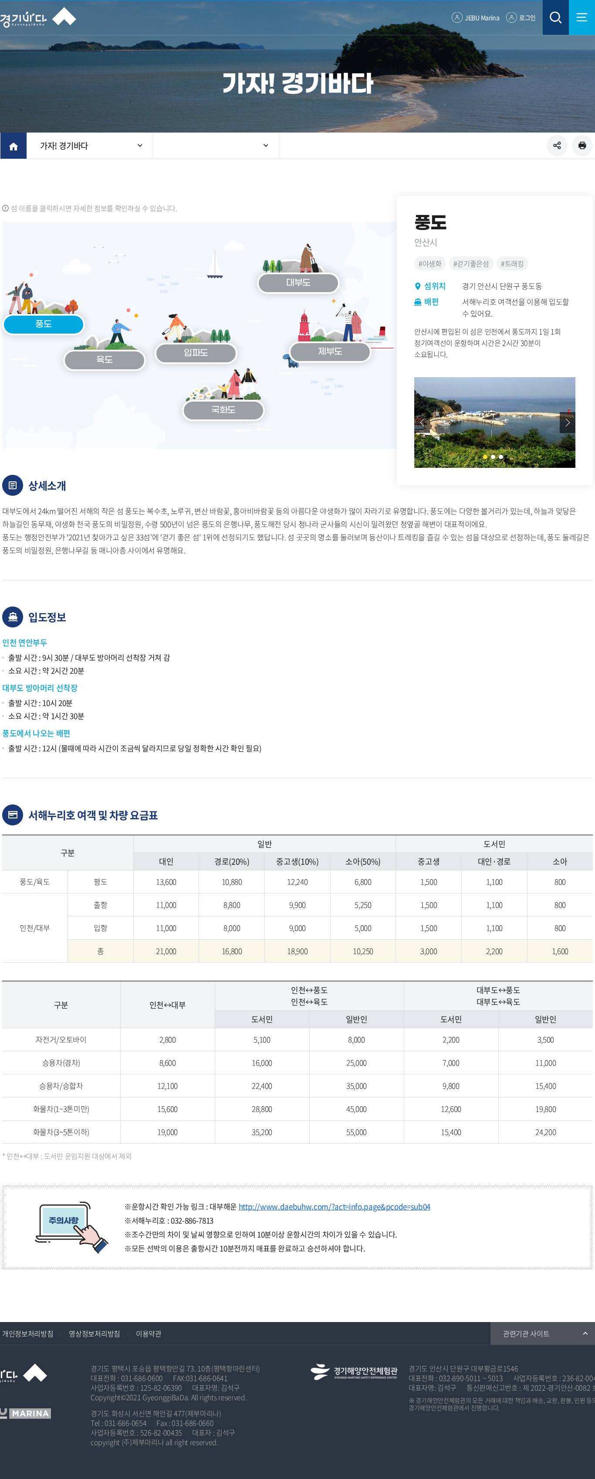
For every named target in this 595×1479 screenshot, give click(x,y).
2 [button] (493, 457)
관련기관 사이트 (526, 1333)
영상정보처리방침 (94, 1333)
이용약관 (149, 1333)
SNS (557, 145)
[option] (494, 422)
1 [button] (485, 457)
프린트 (582, 145)
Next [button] (567, 422)
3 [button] (501, 457)
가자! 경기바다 (64, 146)
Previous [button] (422, 422)
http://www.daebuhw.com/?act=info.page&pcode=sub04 (334, 1206)
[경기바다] (38, 17)
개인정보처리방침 (27, 1333)
